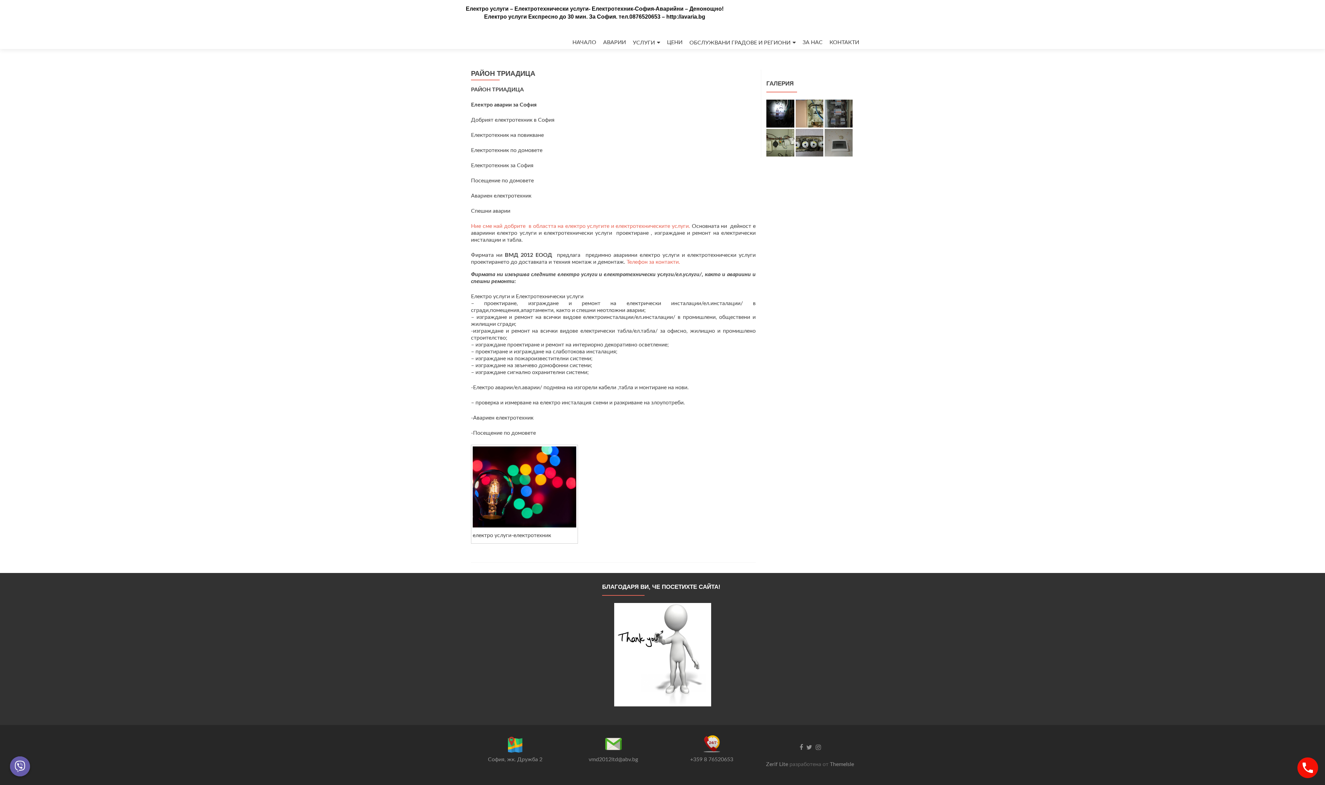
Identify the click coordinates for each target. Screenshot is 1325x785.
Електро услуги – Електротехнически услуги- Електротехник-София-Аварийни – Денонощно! (595, 9)
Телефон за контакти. (653, 262)
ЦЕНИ (675, 42)
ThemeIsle (842, 764)
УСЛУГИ (644, 43)
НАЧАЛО (584, 42)
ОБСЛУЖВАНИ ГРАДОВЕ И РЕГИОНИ (740, 43)
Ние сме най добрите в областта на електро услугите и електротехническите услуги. (581, 226)
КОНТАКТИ (844, 42)
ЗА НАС (813, 42)
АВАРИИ (614, 42)
